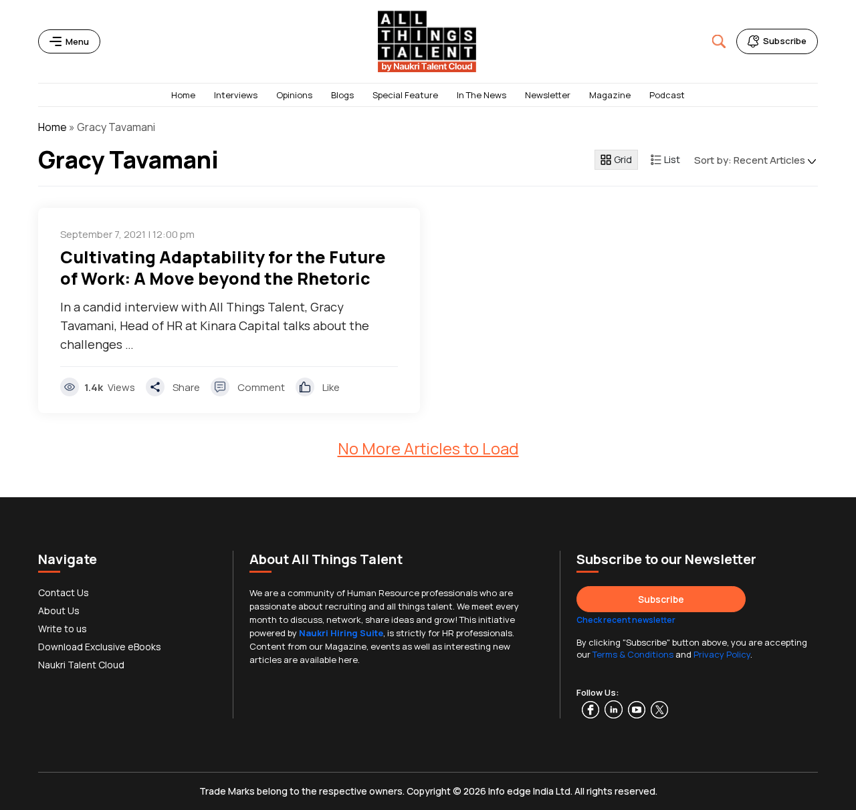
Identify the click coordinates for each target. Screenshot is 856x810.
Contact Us (63, 592)
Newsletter (547, 95)
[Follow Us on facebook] (579, 709)
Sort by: (749, 160)
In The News (481, 95)
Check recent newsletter (625, 620)
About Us (59, 610)
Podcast (667, 95)
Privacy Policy (721, 654)
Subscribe (661, 599)
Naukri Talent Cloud (81, 664)
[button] (719, 41)
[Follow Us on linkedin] (616, 709)
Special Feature (405, 95)
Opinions (294, 95)
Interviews (235, 95)
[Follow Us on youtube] (639, 709)
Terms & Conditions (633, 654)
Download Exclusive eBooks (99, 646)
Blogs (342, 95)
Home (183, 95)
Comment (261, 387)
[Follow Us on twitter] (662, 709)
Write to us (62, 628)
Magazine (610, 95)
